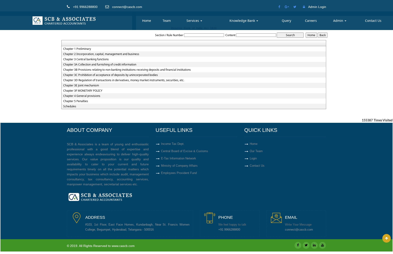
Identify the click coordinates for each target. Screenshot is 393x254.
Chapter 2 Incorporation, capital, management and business (101, 54)
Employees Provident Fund (179, 173)
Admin (338, 20)
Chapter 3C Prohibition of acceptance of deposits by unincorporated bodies (110, 75)
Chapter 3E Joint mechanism (81, 85)
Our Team (256, 151)
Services (193, 20)
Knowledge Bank (242, 20)
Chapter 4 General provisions (81, 96)
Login (253, 158)
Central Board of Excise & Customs (184, 151)
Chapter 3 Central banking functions (86, 59)
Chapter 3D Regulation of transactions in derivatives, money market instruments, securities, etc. (123, 80)
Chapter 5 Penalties (75, 101)
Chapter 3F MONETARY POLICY (82, 91)
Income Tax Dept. (172, 144)
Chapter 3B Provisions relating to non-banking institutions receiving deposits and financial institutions (127, 70)
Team (167, 20)
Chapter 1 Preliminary (77, 49)
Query (286, 20)
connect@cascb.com (299, 229)
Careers (311, 20)
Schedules (69, 106)
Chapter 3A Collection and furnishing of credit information (99, 64)
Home (146, 20)
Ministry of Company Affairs (179, 165)
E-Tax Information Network (178, 158)
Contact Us (373, 20)
